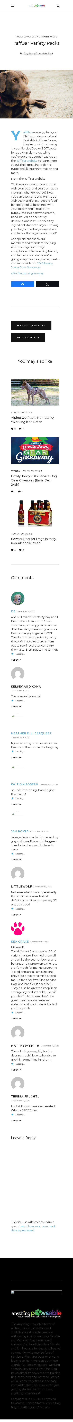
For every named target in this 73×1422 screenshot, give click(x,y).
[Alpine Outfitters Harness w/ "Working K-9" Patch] (35, 392)
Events (15, 471)
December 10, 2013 (48, 36)
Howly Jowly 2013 (26, 37)
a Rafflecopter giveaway (27, 273)
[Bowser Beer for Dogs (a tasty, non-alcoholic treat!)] (35, 513)
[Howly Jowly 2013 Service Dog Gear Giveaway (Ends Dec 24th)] (35, 450)
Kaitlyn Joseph (24, 784)
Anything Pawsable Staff (38, 53)
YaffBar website (27, 160)
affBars (28, 132)
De (13, 611)
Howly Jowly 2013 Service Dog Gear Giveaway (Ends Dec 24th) (34, 480)
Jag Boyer (20, 831)
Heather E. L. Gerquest (31, 733)
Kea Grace (20, 941)
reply (15, 660)
